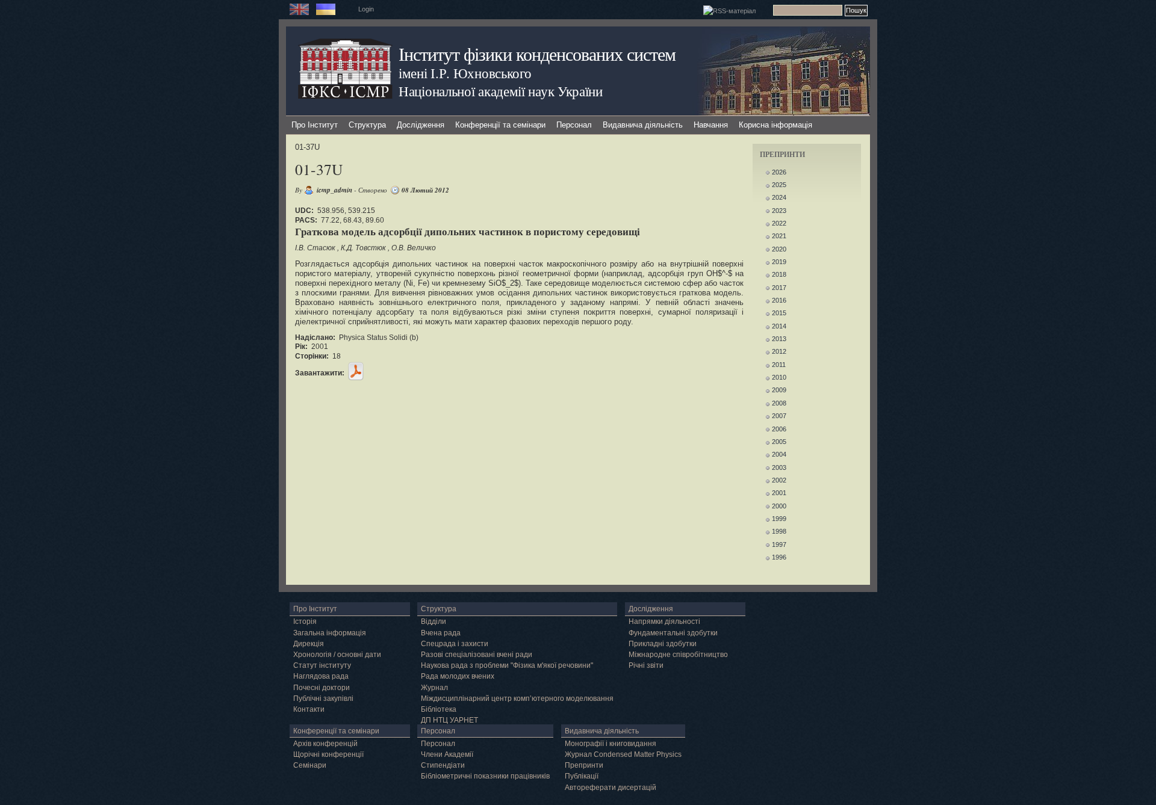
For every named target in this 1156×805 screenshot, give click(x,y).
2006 (779, 429)
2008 (779, 403)
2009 (779, 389)
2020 (779, 249)
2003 (779, 467)
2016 (779, 300)
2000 (779, 506)
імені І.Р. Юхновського (465, 73)
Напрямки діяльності (664, 621)
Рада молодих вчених (457, 676)
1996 (779, 557)
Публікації (581, 776)
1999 (779, 518)
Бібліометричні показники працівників (485, 776)
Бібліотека (438, 709)
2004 (779, 454)
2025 (779, 184)
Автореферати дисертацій (610, 787)
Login (366, 9)
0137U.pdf (355, 371)
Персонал (574, 124)
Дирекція (308, 644)
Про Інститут (314, 124)
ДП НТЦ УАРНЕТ (449, 720)
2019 (779, 261)
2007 (779, 415)
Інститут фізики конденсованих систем (537, 54)
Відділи (433, 621)
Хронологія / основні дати (337, 654)
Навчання (711, 124)
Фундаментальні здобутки (673, 633)
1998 (779, 531)
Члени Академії (447, 754)
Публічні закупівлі (323, 698)
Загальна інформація (329, 633)
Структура (367, 124)
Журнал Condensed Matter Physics (623, 754)
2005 (779, 441)
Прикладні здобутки (663, 644)
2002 (779, 480)
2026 (779, 172)
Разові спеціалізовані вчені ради (476, 654)
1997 (779, 544)
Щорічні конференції (328, 754)
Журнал (434, 687)
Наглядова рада (321, 676)
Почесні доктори (321, 687)
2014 (779, 326)
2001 (779, 492)
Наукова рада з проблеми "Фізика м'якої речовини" (507, 665)
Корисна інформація (775, 124)
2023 (779, 210)
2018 (779, 274)
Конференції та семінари (500, 124)
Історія (305, 621)
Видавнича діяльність (643, 124)
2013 (779, 338)
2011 (779, 364)
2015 (779, 312)
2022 (779, 223)
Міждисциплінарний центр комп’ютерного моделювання (517, 698)
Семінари (309, 765)
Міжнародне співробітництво (678, 654)
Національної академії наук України (501, 91)
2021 (779, 235)
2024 (779, 197)
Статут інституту (322, 665)
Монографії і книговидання (610, 743)
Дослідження (420, 124)
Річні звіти (646, 665)
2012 (779, 351)
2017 (779, 287)
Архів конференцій (325, 743)
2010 (779, 377)
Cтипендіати (443, 765)
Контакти (309, 709)
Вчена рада (441, 633)
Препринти (584, 765)
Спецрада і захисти (454, 644)
